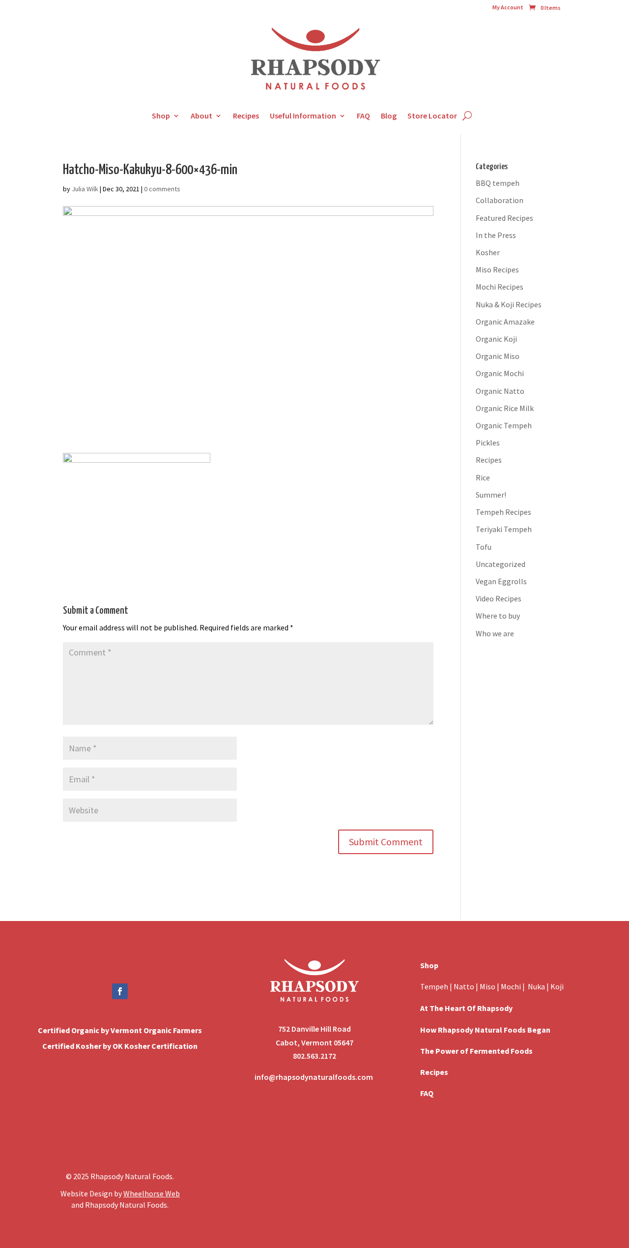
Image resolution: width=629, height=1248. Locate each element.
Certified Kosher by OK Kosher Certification (120, 1046)
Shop (161, 115)
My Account (507, 7)
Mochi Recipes (499, 287)
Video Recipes (498, 598)
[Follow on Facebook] (120, 991)
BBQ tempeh (497, 183)
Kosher (488, 252)
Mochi (511, 986)
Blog (389, 115)
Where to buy (498, 616)
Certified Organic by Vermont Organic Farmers (120, 1030)
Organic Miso (497, 356)
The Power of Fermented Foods (476, 1051)
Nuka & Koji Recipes (509, 304)
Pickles (488, 442)
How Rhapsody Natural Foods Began (485, 1030)
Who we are (495, 633)
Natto (465, 986)
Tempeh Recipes (503, 512)
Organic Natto (500, 391)
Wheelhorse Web (151, 1193)
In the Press (496, 235)
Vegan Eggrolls (501, 581)
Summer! (491, 495)
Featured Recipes (504, 218)
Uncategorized (500, 564)
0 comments (162, 188)
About (201, 115)
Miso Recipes (497, 269)
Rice (483, 477)
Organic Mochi (500, 373)
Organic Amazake (505, 322)
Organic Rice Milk (505, 408)
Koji (557, 986)
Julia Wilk (85, 188)
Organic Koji (496, 339)
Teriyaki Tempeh (504, 529)
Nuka (536, 986)
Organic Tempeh (504, 425)
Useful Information (303, 115)
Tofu (483, 547)
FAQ (363, 115)
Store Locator (432, 115)
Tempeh (434, 986)
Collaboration (499, 200)
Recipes (246, 115)
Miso (487, 986)
